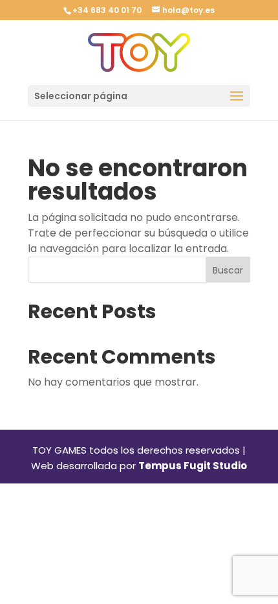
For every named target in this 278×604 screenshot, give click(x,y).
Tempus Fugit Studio (192, 465)
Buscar (228, 270)
